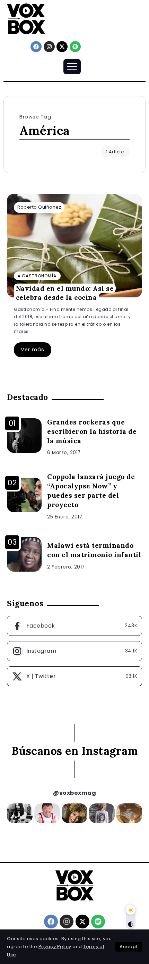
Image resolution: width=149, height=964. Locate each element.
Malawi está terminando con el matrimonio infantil (94, 550)
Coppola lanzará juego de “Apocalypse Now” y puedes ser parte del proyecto (91, 491)
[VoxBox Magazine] (26, 18)
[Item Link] (74, 245)
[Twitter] (74, 676)
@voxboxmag (74, 793)
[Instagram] (49, 46)
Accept (129, 946)
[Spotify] (75, 46)
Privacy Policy (54, 946)
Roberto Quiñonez (39, 207)
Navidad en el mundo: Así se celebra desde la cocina (65, 293)
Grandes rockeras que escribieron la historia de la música (92, 431)
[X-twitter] (62, 46)
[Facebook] (36, 46)
